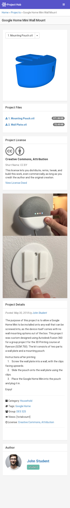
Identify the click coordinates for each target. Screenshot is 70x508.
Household (26, 400)
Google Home (23, 406)
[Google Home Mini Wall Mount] (35, 215)
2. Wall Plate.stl (17, 124)
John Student (39, 312)
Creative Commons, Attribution (36, 422)
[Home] (12, 4)
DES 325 (21, 411)
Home (5, 12)
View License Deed (16, 182)
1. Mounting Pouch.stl (20, 35)
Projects (16, 12)
